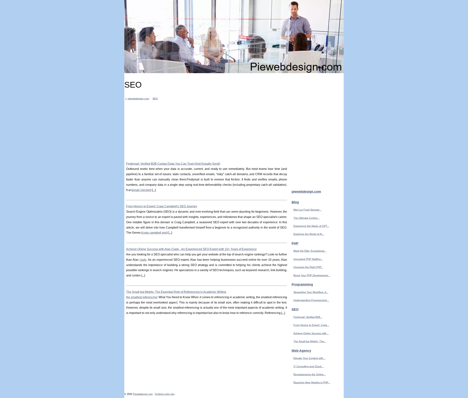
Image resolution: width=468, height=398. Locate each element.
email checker (141, 190)
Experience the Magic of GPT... (311, 226)
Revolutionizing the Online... (309, 374)
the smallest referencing (141, 297)
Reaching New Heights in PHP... (311, 382)
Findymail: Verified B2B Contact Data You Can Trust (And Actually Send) (173, 163)
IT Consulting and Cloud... (308, 366)
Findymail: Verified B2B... (307, 317)
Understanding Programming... (311, 300)
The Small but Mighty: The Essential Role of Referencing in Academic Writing (176, 291)
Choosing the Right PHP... (308, 267)
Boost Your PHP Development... (311, 275)
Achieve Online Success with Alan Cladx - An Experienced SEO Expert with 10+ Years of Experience (191, 249)
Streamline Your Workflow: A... (310, 292)
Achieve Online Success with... (311, 333)
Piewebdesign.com (143, 394)
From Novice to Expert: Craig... (311, 325)
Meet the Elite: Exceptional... (309, 250)
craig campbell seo (154, 232)
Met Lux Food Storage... (307, 209)
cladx (142, 259)
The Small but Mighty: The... (309, 341)
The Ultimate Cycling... (306, 217)
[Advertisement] (206, 128)
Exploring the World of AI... (308, 234)
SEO (155, 98)
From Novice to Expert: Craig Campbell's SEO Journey (161, 206)
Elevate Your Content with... (309, 358)
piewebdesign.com (138, 98)
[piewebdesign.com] (234, 36)
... (154, 190)
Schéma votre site (164, 394)
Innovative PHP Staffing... (308, 259)
